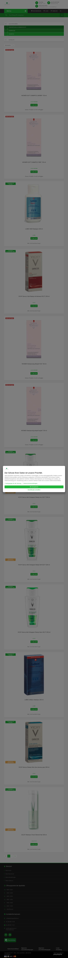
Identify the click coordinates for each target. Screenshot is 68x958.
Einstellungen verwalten (34, 489)
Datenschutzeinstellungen (30, 483)
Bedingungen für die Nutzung (13, 483)
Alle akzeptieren (34, 487)
